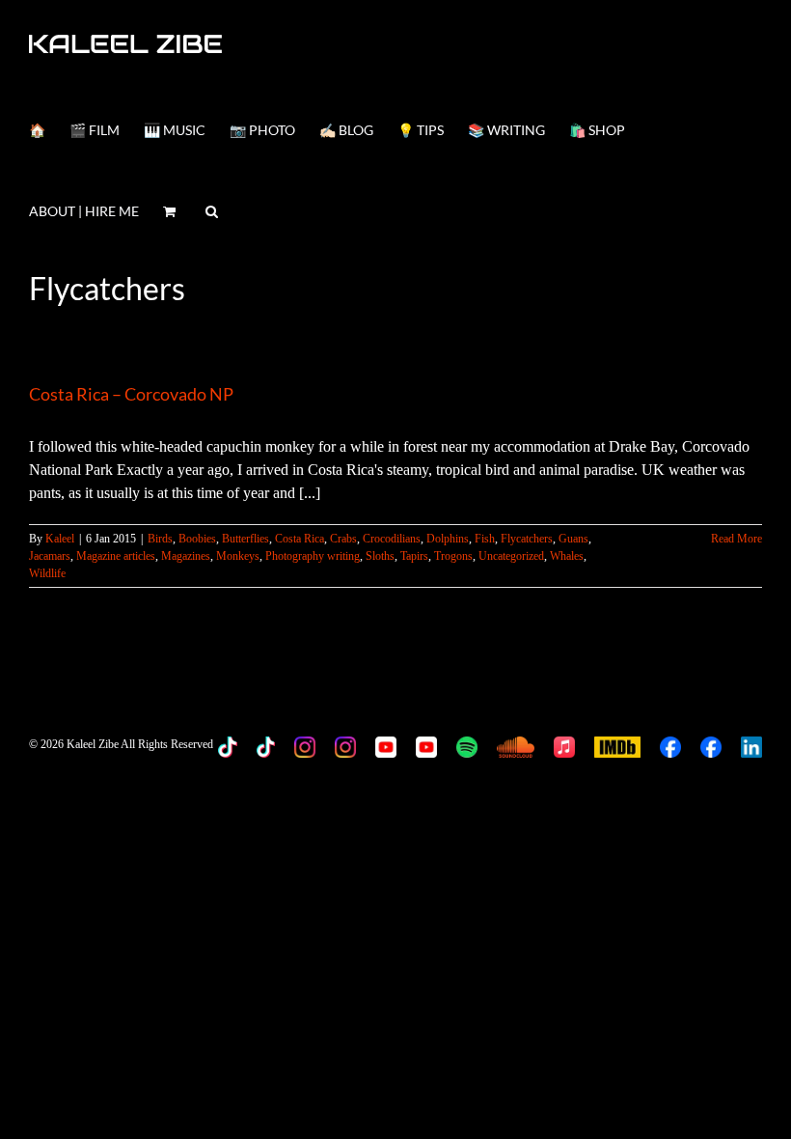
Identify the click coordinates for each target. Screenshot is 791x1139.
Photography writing (312, 556)
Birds (160, 538)
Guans (573, 538)
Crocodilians (392, 538)
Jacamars (49, 556)
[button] (211, 209)
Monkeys (237, 556)
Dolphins (447, 538)
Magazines (185, 556)
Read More (736, 538)
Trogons (453, 556)
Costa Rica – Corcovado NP (131, 393)
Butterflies (245, 538)
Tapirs (414, 556)
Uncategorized (511, 556)
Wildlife (47, 573)
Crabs (343, 538)
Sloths (380, 556)
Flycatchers (527, 538)
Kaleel (59, 538)
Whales (567, 556)
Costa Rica (299, 538)
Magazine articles (115, 556)
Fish (485, 538)
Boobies (197, 538)
